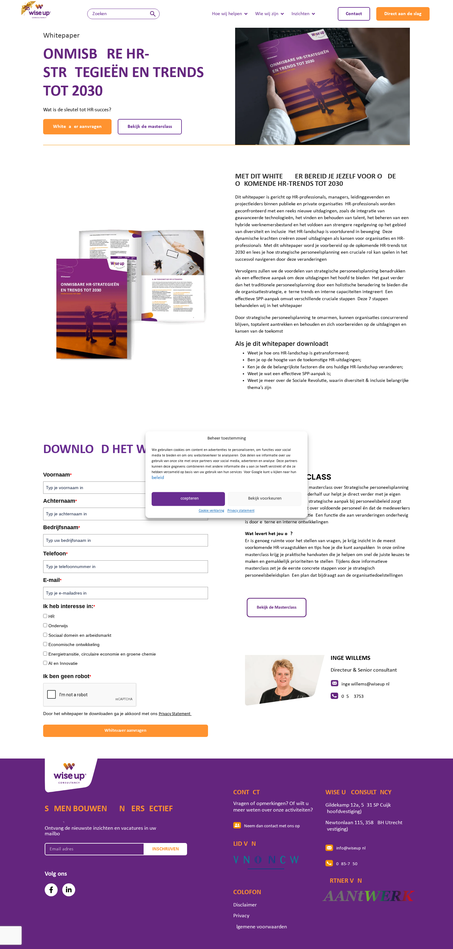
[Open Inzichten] (313, 14)
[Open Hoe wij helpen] (245, 14)
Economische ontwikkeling (74, 644)
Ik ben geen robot (67, 676)
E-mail (52, 580)
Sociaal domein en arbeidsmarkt (79, 635)
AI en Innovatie (63, 663)
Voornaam (57, 475)
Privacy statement (241, 511)
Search (153, 14)
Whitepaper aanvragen (125, 730)
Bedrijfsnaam (61, 527)
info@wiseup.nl (350, 848)
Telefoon (55, 553)
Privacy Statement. (175, 714)
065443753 (352, 696)
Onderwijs (58, 625)
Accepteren (188, 499)
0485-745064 (349, 864)
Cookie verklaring (211, 511)
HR (51, 616)
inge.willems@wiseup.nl (365, 684)
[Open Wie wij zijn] (282, 14)
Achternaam (60, 501)
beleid (158, 477)
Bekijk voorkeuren (265, 499)
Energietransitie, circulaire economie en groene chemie (102, 654)
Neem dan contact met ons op (272, 826)
